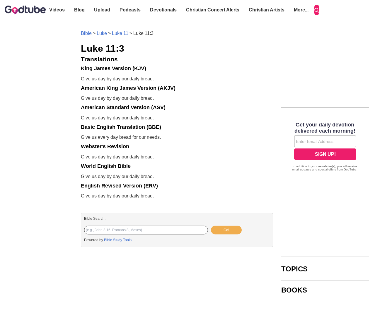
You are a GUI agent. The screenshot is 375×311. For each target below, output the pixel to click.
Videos (57, 9)
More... (301, 9)
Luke (102, 33)
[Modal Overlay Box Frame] (325, 147)
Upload (102, 9)
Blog (79, 9)
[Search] (316, 10)
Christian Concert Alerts (212, 9)
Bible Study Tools (118, 240)
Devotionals (163, 9)
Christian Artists (266, 9)
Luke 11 (120, 33)
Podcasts (130, 9)
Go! (226, 230)
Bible (86, 33)
